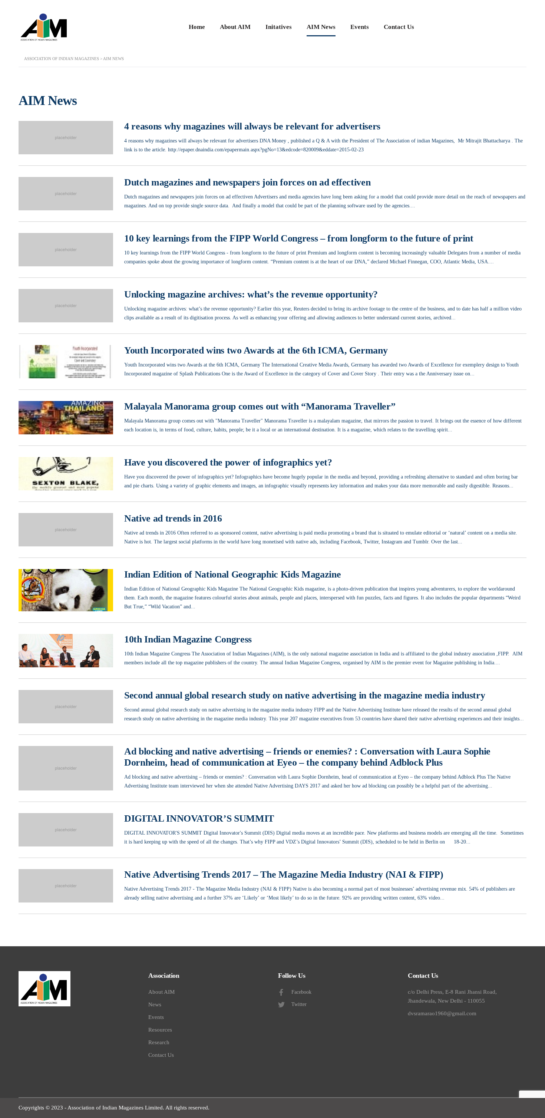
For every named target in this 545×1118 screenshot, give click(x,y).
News (154, 1004)
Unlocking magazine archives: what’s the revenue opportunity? (251, 294)
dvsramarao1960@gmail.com (442, 1013)
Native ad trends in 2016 (173, 518)
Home (197, 26)
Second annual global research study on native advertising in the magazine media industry (304, 695)
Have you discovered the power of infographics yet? (228, 462)
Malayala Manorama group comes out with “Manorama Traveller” (259, 406)
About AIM (235, 26)
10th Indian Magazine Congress (188, 639)
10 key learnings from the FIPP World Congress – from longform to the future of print (298, 238)
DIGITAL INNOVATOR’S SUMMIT (199, 818)
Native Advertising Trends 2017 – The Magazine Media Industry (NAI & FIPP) (283, 874)
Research (158, 1042)
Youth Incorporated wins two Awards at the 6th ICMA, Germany (255, 350)
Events (359, 26)
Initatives (278, 26)
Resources (160, 1030)
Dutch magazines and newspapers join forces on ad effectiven (247, 182)
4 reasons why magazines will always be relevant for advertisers (252, 126)
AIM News (321, 26)
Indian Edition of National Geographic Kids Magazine (232, 574)
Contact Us (399, 26)
